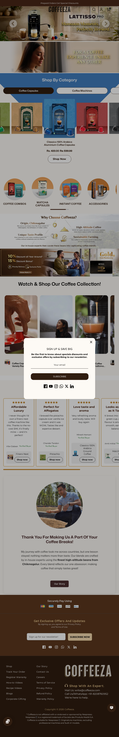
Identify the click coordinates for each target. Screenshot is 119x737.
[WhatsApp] (61, 386)
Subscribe (59, 376)
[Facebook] (45, 386)
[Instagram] (56, 386)
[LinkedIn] (72, 386)
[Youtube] (51, 386)
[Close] (91, 342)
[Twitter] (66, 386)
